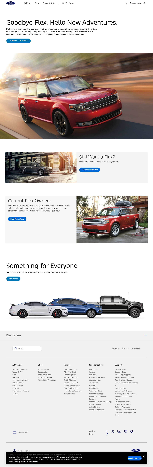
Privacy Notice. (33, 461)
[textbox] (27, 348)
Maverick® (135, 348)
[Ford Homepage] (135, 450)
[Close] (143, 458)
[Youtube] (119, 431)
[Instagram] (125, 431)
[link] (18, 40)
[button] (21, 450)
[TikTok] (107, 434)
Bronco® (125, 348)
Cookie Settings (134, 458)
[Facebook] (107, 431)
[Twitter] (112, 431)
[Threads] (131, 431)
